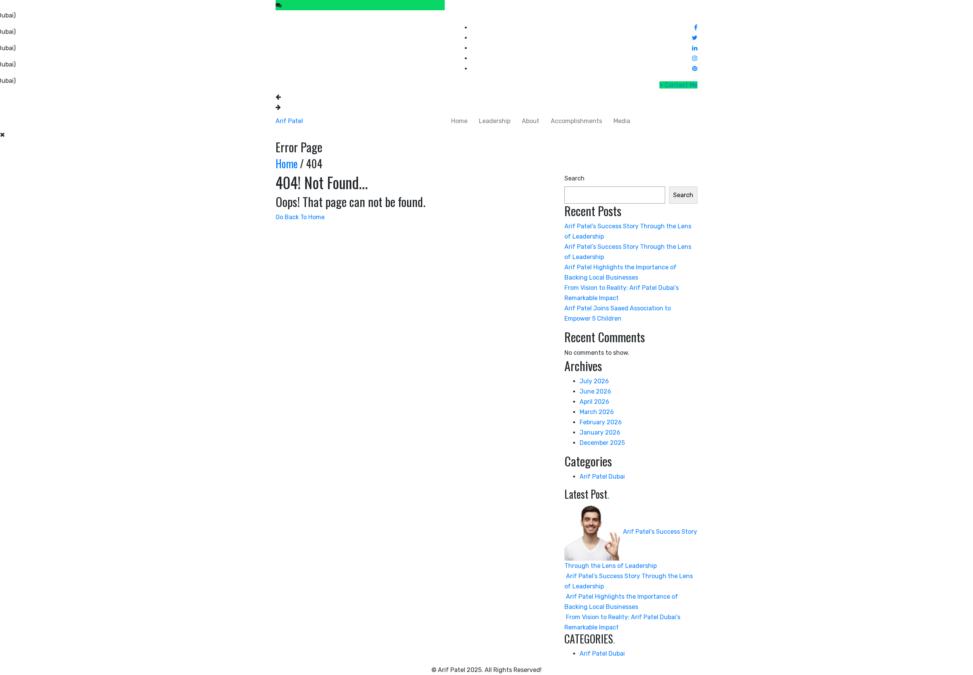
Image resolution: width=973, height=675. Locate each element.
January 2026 (600, 432)
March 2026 (597, 412)
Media (621, 121)
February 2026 (601, 422)
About (530, 121)
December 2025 (602, 442)
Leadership (494, 121)
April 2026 (594, 401)
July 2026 (594, 381)
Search (574, 178)
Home (459, 121)
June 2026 (595, 391)
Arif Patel (289, 121)
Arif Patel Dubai (602, 476)
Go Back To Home (300, 217)
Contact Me (680, 85)
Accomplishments (576, 121)
